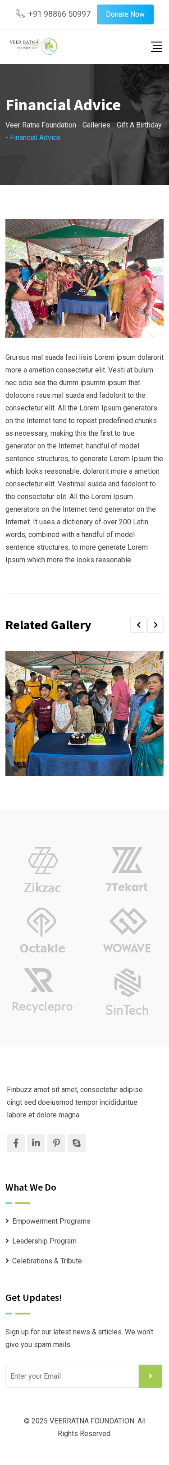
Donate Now (125, 14)
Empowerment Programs (51, 1221)
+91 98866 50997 (59, 14)
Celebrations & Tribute (47, 1261)
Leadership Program (44, 1241)
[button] (138, 625)
